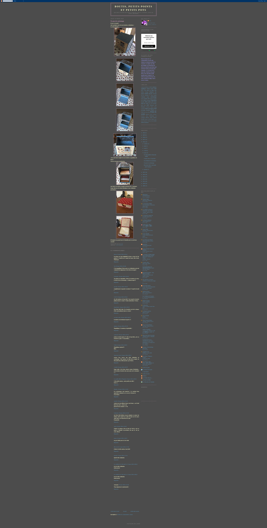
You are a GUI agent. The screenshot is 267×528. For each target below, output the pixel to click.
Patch (152, 110)
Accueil (124, 511)
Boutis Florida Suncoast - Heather (148, 249)
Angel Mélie (145, 229)
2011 (144, 181)
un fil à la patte (146, 367)
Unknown (116, 413)
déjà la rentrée (146, 312)
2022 (144, 132)
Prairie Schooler (153, 114)
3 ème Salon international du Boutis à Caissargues (149, 287)
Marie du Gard (117, 355)
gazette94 (145, 244)
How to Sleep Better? (147, 292)
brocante (147, 95)
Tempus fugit (146, 199)
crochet (154, 98)
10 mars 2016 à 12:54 (123, 389)
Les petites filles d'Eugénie (120, 379)
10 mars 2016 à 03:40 (121, 266)
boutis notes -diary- (147, 224)
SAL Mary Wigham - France (148, 356)
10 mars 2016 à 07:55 (124, 335)
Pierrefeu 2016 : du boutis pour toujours (150, 166)
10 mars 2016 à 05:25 (123, 286)
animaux (154, 87)
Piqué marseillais (146, 112)
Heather (116, 389)
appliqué (143, 89)
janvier (146, 169)
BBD (155, 88)
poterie (147, 114)
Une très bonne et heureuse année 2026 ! (149, 205)
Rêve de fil (116, 447)
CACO (115, 297)
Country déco (146, 262)
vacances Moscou (146, 259)
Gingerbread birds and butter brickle (148, 275)
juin (145, 146)
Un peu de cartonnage (117, 21)
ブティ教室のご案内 (147, 226)
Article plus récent (115, 511)
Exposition (153, 100)
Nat (115, 266)
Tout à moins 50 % (147, 221)
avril (145, 150)
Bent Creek (143, 90)
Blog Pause (145, 348)
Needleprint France (147, 340)
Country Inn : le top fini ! (150, 158)
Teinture (149, 120)
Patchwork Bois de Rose (148, 241)
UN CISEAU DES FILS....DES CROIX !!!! (148, 362)
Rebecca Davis (149, 117)
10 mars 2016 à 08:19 (122, 345)
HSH (146, 102)
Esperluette (116, 307)
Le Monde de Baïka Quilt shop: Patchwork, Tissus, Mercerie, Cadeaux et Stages (148, 256)
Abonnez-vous (148, 46)
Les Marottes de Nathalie (148, 382)
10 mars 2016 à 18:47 (122, 426)
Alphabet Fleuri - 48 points (148, 336)
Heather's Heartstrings (148, 347)
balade (152, 88)
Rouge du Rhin (148, 119)
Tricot (142, 122)
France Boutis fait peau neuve (148, 235)
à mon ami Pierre (145, 87)
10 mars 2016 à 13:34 (123, 401)
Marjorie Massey (150, 106)
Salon (153, 119)
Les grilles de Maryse (147, 209)
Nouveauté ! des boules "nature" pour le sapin (148, 211)
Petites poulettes (146, 302)
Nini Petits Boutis (147, 285)
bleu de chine (150, 90)
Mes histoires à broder (148, 279)
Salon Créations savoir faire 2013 (149, 307)
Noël (155, 108)
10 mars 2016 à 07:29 (123, 326)
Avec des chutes (146, 269)
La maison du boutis (147, 369)
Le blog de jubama (147, 220)
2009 (144, 186)
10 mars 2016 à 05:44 (122, 297)
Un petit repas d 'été (147, 216)
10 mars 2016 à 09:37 (123, 367)
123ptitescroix (146, 351)
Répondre (116, 262)
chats (142, 98)
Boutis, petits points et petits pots (133, 8)
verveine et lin (117, 317)
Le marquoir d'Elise (147, 203)
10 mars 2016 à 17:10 (124, 413)
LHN (148, 105)
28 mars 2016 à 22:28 (124, 485)
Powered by (145, 50)
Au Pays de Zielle (147, 380)
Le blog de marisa (147, 311)
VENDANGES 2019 (147, 245)
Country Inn (147, 98)
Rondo (144, 317)
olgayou (115, 326)
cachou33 (116, 335)
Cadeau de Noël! (146, 358)
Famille (142, 102)
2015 (144, 172)
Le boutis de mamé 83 (148, 215)
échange (148, 100)
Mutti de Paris (146, 291)
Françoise (116, 276)
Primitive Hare (144, 116)
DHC (142, 100)
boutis (146, 93)
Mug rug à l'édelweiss (147, 200)
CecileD (115, 367)
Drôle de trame (146, 300)
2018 (144, 137)
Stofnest (144, 376)
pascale (115, 286)
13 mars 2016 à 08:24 (132, 464)
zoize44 (115, 401)
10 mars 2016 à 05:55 (125, 307)
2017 (144, 139)
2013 (144, 177)
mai (145, 148)
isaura (115, 438)
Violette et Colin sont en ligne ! (149, 281)
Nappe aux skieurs (149, 108)
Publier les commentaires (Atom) (125, 514)
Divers (145, 100)
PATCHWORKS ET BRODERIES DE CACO (148, 267)
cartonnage (119, 245)
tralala (155, 121)
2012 (144, 179)
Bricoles (142, 95)
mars (145, 152)
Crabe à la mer (146, 374)
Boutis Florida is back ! (148, 251)
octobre (146, 143)
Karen (115, 254)
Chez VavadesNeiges (147, 320)
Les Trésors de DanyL (148, 239)
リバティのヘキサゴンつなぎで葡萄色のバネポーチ (149, 331)
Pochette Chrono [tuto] (148, 230)
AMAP (150, 87)
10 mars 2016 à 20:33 (122, 438)
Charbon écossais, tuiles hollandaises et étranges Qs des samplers (149, 342)
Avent (148, 89)
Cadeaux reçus (145, 97)
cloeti (115, 426)
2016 (144, 142)
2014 (144, 174)
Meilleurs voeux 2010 (147, 353)
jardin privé (151, 102)
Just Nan (150, 103)
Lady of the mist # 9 (147, 364)
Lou (150, 20)
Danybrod (145, 194)
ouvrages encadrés (145, 110)
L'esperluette (146, 371)
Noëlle (115, 345)
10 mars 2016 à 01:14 (122, 254)
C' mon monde (153, 95)
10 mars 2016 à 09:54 (131, 379)
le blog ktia (145, 305)
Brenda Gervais (152, 93)
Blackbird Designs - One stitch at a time (148, 273)
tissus (152, 120)
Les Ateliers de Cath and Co (120, 464)
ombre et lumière (147, 329)
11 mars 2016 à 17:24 (124, 447)
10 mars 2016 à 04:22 (124, 276)
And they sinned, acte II (148, 321)
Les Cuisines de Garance (148, 296)
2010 (144, 183)
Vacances (146, 122)
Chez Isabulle (146, 315)
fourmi (115, 455)
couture (151, 98)
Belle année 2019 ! (147, 263)
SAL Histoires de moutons (150, 160)
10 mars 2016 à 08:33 (126, 355)
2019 (144, 135)
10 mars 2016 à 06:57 (126, 317)
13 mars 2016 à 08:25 (132, 474)
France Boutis (146, 233)
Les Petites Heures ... (147, 378)
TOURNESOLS (146, 195)
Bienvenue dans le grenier (149, 335)
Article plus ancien (134, 511)
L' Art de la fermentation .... (149, 297)
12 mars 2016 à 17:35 (122, 455)
